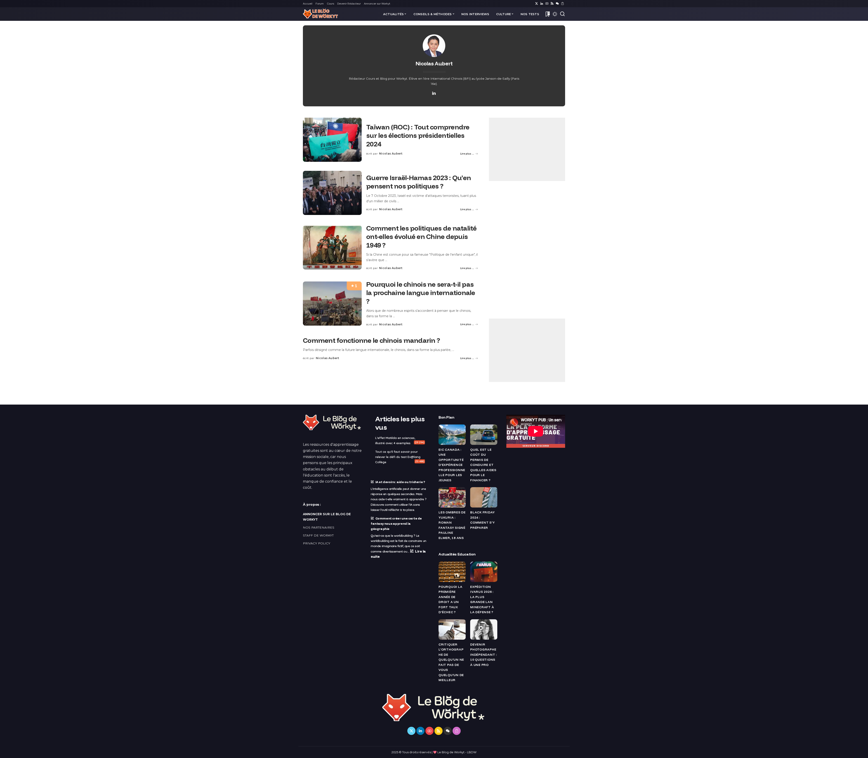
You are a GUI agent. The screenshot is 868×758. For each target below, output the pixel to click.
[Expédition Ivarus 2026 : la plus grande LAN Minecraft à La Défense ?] (483, 572)
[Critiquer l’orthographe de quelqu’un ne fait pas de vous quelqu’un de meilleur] (452, 629)
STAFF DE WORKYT (318, 535)
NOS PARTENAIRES (318, 527)
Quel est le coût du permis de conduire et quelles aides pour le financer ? (483, 465)
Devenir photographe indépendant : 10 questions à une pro (483, 654)
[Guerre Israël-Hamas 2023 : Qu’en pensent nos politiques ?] (332, 193)
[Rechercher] (562, 14)
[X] (536, 3)
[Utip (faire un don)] (562, 3)
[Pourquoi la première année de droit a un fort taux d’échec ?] (452, 572)
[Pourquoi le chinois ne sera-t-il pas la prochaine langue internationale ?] (332, 303)
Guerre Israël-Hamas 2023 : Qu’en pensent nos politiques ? (418, 182)
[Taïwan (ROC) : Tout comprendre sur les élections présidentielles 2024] (332, 140)
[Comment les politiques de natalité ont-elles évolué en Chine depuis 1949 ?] (332, 247)
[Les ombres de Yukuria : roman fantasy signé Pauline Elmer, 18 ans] (452, 497)
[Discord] (557, 3)
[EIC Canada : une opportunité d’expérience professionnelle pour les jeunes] (452, 434)
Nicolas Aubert (390, 153)
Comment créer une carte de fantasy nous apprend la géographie (396, 523)
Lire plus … (467, 153)
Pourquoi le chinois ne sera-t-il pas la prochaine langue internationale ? (420, 292)
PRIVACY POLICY (316, 543)
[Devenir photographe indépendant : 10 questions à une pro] (483, 629)
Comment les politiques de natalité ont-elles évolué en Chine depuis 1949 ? (421, 236)
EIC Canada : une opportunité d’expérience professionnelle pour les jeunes (452, 465)
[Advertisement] (527, 149)
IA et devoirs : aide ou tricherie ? (400, 482)
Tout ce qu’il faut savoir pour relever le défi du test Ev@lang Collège (397, 457)
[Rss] (552, 3)
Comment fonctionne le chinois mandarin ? (371, 340)
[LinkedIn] (541, 3)
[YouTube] (547, 3)
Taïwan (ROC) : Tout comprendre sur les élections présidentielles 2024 (417, 135)
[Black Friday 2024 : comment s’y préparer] (483, 497)
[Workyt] (320, 14)
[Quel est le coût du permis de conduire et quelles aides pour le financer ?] (483, 434)
